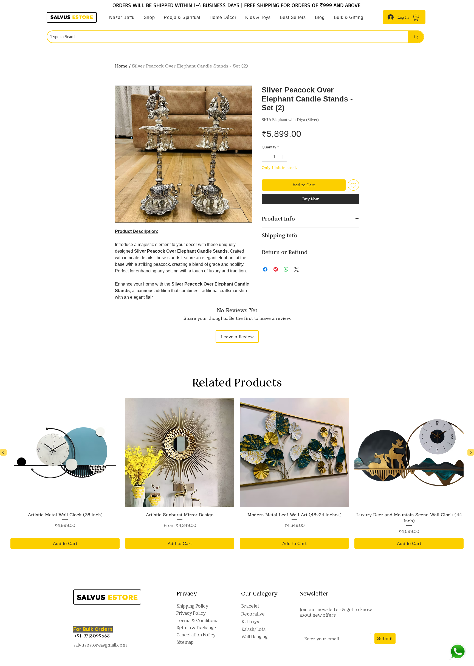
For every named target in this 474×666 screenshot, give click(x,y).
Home (121, 66)
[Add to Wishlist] (353, 185)
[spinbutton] (274, 157)
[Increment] (282, 157)
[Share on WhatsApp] (286, 269)
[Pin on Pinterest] (275, 269)
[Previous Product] (3, 452)
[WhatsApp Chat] (458, 652)
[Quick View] (65, 452)
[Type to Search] (416, 37)
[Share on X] (296, 269)
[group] (237, 473)
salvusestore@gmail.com (100, 645)
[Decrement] (266, 157)
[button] (182, 17)
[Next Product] (470, 452)
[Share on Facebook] (265, 269)
